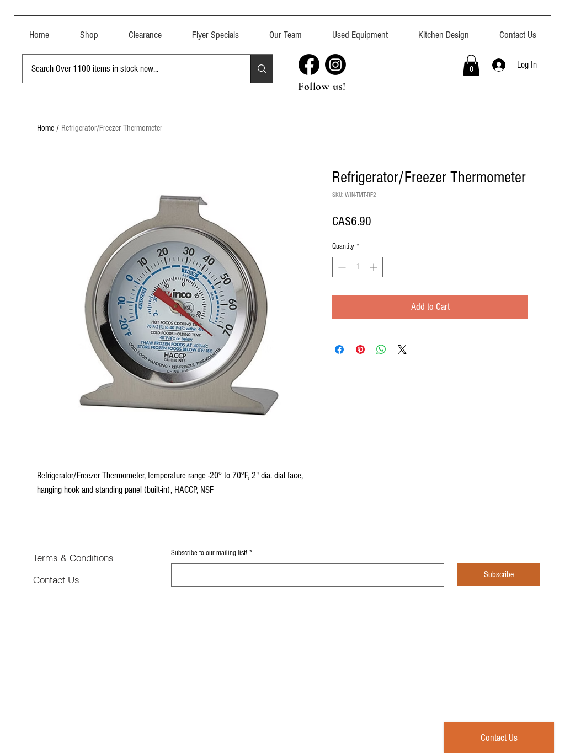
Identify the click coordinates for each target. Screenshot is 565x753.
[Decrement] (341, 267)
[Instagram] (335, 64)
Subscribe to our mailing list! (211, 552)
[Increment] (374, 267)
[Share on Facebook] (339, 349)
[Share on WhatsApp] (381, 349)
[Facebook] (309, 64)
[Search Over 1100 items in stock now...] (261, 69)
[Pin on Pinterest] (360, 349)
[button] (360, 30)
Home (45, 128)
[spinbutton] (357, 267)
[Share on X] (402, 349)
